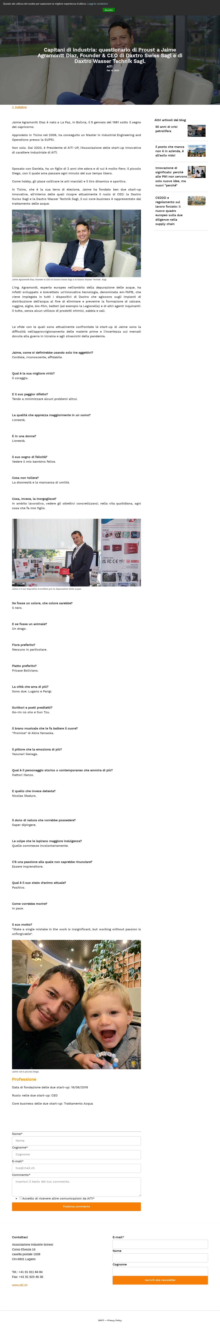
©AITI (101, 1320)
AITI (109, 67)
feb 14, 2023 (113, 70)
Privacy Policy (114, 1320)
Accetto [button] (109, 10)
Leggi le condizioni (97, 3)
